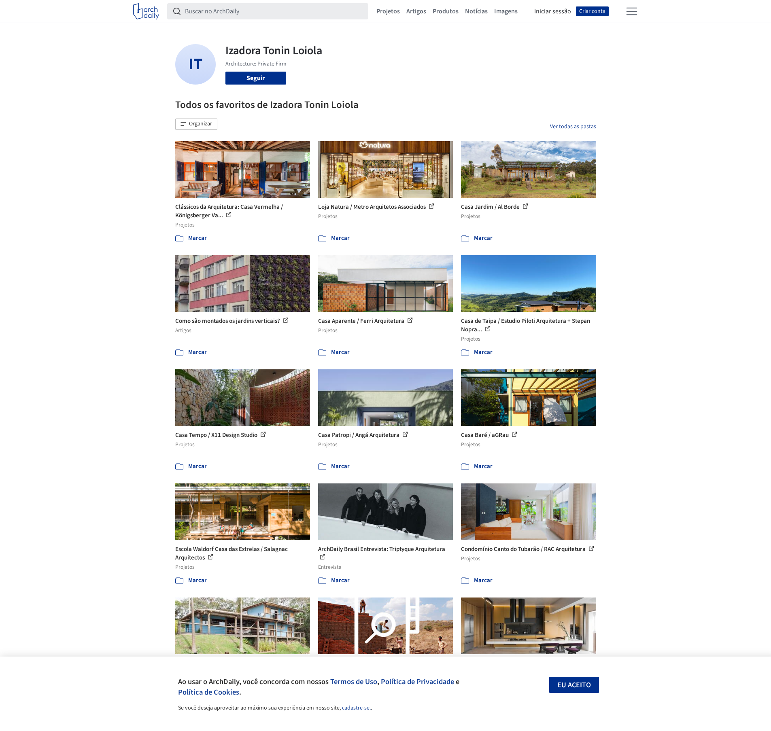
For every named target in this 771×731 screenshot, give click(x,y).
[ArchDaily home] (146, 11)
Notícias (476, 11)
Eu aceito (574, 685)
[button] (196, 124)
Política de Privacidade (417, 681)
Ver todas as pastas (573, 126)
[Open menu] (631, 11)
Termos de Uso (353, 681)
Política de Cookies (208, 692)
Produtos (446, 11)
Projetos (388, 11)
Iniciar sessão (552, 11)
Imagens (506, 11)
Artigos (416, 11)
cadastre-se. (356, 708)
